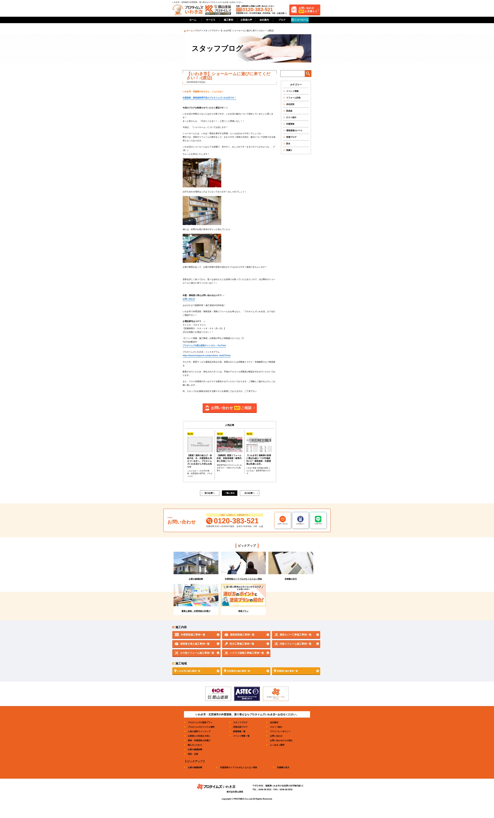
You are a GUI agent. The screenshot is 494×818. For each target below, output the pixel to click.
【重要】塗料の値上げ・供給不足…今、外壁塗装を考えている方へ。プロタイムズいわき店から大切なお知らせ (199, 461)
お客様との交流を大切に (199, 736)
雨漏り (289, 150)
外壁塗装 (290, 124)
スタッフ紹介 (276, 727)
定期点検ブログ (240, 727)
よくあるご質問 (277, 745)
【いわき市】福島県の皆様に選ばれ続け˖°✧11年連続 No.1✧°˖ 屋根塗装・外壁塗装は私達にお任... (258, 459)
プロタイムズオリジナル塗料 (201, 727)
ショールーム (301, 20)
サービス (210, 20)
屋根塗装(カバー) (294, 130)
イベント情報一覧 (241, 736)
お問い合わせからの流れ (281, 740)
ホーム (192, 20)
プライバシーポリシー (280, 731)
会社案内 (264, 20)
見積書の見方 (283, 767)
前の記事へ (210, 493)
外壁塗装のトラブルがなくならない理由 (238, 767)
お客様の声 (246, 20)
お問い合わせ (189, 299)
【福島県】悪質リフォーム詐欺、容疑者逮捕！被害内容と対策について (229, 458)
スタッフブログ (210, 30)
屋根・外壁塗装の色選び (199, 740)
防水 (288, 143)
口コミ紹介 (291, 117)
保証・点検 (193, 754)
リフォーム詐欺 (293, 98)
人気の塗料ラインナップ (199, 731)
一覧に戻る (229, 493)
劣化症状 (290, 104)
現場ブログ (291, 137)
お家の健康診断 (195, 749)
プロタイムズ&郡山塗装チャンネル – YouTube (204, 345)
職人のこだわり (195, 745)
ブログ (282, 20)
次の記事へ (249, 493)
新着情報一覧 (239, 731)
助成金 (289, 111)
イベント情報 (292, 91)
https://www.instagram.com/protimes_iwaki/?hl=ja (207, 355)
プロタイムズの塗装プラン (200, 722)
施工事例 (228, 20)
